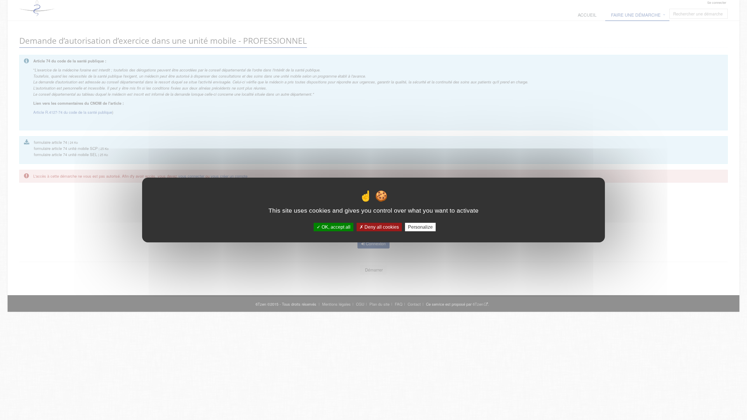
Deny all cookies (381, 227)
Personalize (420, 227)
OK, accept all (335, 227)
